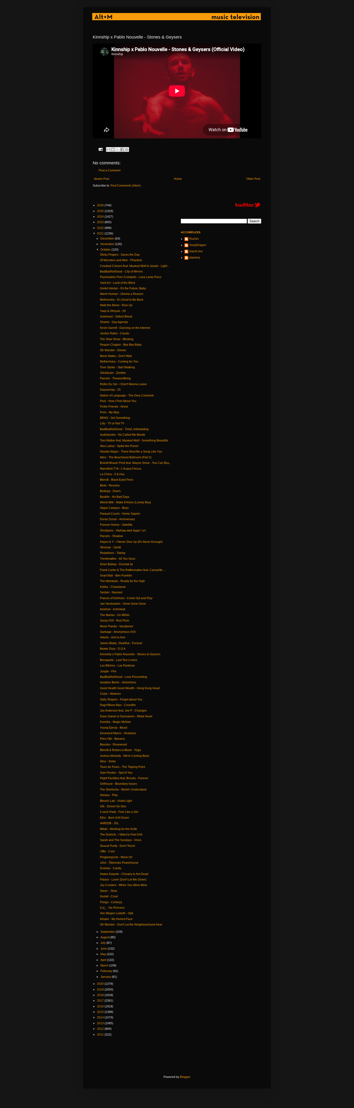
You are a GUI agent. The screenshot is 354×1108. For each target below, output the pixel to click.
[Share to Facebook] (122, 149)
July (103, 943)
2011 (101, 1034)
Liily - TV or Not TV (112, 423)
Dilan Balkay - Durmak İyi (116, 564)
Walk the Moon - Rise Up (116, 305)
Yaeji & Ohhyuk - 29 (113, 311)
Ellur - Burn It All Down (114, 817)
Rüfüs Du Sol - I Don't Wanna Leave (123, 384)
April (103, 960)
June (104, 948)
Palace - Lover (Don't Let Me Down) (123, 879)
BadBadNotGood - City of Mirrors (121, 271)
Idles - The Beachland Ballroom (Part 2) (125, 457)
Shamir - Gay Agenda (114, 322)
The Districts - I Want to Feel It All (121, 834)
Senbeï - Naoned (111, 592)
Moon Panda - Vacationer (116, 626)
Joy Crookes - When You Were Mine (123, 885)
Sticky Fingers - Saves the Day (120, 254)
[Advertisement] (180, 1056)
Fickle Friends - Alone (114, 406)
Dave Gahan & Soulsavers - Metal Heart (126, 716)
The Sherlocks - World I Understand (123, 789)
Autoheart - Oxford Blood (116, 316)
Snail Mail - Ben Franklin (116, 575)
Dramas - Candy (110, 868)
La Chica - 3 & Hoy (112, 474)
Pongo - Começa (111, 902)
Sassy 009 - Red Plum (114, 620)
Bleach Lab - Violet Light (116, 801)
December (107, 238)
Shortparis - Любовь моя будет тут (123, 530)
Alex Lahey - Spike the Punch (119, 446)
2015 (101, 1012)
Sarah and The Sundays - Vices (120, 840)
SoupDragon (197, 245)
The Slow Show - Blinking (116, 339)
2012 (101, 1028)
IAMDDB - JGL (109, 823)
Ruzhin (194, 238)
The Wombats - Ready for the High (122, 581)
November (107, 244)
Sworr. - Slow (108, 891)
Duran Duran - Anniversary (117, 519)
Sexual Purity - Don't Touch (117, 846)
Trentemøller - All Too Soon (117, 558)
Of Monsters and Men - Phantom (121, 260)
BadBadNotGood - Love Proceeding (123, 677)
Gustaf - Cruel (109, 896)
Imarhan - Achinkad (112, 609)
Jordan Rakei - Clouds (114, 333)
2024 (101, 216)
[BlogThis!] (113, 149)
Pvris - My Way (109, 412)
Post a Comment (109, 170)
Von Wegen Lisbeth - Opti (116, 913)
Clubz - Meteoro (110, 693)
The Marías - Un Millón (115, 615)
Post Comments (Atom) (126, 185)
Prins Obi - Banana (112, 738)
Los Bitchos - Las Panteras (117, 665)
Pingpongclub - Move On (116, 857)
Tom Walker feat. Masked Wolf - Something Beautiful (134, 440)
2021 (101, 233)
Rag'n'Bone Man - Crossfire (118, 705)
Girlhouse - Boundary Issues (118, 783)
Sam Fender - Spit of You (116, 772)
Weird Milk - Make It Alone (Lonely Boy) (125, 502)
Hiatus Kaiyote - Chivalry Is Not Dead (124, 874)
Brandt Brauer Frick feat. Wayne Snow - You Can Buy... (135, 463)
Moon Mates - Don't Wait (116, 356)
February (106, 971)
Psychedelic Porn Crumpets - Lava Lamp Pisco (130, 277)
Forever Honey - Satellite (116, 524)
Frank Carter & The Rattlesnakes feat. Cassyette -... (133, 570)
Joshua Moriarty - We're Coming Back (124, 756)
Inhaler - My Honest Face (116, 919)
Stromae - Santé (110, 547)
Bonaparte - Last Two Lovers (118, 660)
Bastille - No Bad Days (114, 497)
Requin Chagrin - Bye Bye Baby (121, 344)
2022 (101, 228)
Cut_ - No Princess (112, 907)
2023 (101, 222)
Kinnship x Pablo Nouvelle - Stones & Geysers (130, 654)
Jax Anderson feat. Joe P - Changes (123, 710)
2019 (101, 989)
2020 (101, 983)
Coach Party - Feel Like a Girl (119, 812)
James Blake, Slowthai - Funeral (121, 643)
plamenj (194, 257)
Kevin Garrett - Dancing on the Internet (125, 328)
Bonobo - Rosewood (113, 744)
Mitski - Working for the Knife (118, 829)
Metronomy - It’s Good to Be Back (121, 299)
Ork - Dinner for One (113, 806)
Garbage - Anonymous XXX (118, 632)
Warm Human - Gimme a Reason (121, 294)
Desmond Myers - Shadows (118, 733)
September (108, 931)
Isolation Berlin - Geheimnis (118, 682)
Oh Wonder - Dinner (113, 350)
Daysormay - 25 (110, 389)
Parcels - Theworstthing (115, 378)
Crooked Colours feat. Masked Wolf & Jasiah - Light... (134, 266)
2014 (101, 1017)
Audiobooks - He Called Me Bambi (122, 434)
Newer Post (101, 179)
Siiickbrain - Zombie (113, 373)
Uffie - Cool (107, 851)
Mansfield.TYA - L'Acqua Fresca (120, 468)
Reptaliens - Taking (112, 553)
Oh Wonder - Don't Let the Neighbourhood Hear (131, 924)
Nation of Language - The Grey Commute (127, 395)
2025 (101, 211)
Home (178, 179)
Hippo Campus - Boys (114, 508)
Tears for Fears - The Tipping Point (122, 767)
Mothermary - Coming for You (119, 361)
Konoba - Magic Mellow (115, 722)
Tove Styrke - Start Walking (117, 367)
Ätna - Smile (108, 761)
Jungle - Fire (108, 671)
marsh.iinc (196, 251)
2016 (101, 1006)
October (105, 249)
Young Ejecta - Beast (113, 727)
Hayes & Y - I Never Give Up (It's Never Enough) (131, 542)
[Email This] (108, 149)
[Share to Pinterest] (126, 149)
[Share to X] (117, 149)
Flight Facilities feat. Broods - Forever (124, 778)
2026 (101, 205)
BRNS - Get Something (115, 418)
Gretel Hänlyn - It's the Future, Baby (123, 288)
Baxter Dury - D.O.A (112, 648)
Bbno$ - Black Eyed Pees (116, 479)
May (103, 954)
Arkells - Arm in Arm (112, 637)
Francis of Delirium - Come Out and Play (126, 598)
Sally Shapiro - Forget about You (121, 699)
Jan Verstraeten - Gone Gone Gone (123, 603)
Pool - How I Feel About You (118, 401)
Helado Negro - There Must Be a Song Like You (131, 451)
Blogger (185, 1077)
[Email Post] (100, 149)
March (104, 965)
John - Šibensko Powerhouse (119, 862)
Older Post (253, 179)
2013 (101, 1023)
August (105, 937)
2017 (101, 1000)
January (106, 976)
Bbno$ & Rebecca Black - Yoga (120, 750)
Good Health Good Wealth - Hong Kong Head (130, 688)
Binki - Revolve (110, 485)
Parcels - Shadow (111, 536)
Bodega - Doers (110, 491)
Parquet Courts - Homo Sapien (120, 513)
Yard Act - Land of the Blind (117, 283)
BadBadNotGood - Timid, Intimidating (124, 429)
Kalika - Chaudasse (113, 587)
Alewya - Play (109, 795)
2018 (101, 995)
